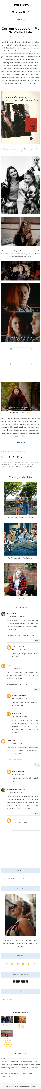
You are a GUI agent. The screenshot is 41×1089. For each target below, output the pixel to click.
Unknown (16, 713)
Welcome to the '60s (21, 1026)
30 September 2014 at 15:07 (15, 616)
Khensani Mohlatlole (16, 789)
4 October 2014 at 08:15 (14, 792)
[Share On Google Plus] (22, 457)
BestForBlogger (30, 1086)
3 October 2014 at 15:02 (14, 744)
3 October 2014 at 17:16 (19, 698)
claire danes (19, 464)
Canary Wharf (8, 1025)
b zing (9, 665)
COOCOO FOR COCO (15, 759)
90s (36, 462)
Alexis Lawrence (19, 647)
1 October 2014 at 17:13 (19, 650)
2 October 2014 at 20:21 (14, 668)
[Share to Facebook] (9, 457)
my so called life (31, 466)
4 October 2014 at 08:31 (19, 823)
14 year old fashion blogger (20, 462)
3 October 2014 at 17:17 (19, 774)
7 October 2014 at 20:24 (20, 716)
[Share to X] (13, 457)
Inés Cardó (11, 613)
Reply (37, 640)
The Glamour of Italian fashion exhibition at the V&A (8, 1042)
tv (3, 468)
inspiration (17, 466)
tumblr (29, 412)
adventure (7, 464)
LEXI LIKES (15, 1086)
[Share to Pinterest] (17, 457)
